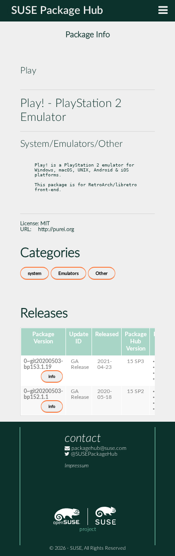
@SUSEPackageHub (94, 454)
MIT (45, 223)
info (51, 376)
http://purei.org (56, 229)
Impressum (76, 465)
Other (102, 273)
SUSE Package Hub (57, 10)
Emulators (68, 273)
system (34, 273)
